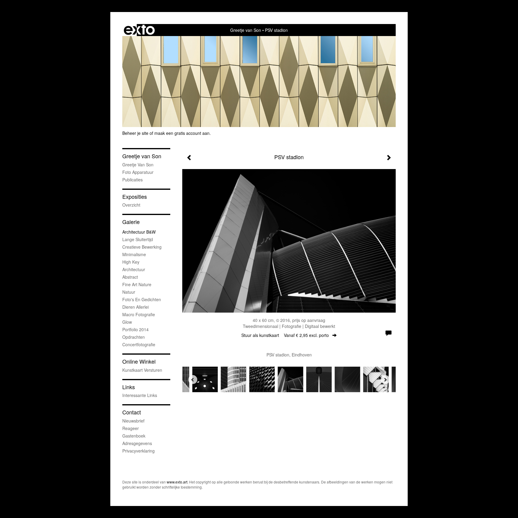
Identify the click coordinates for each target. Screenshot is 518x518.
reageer (130, 428)
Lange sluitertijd (137, 239)
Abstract (130, 277)
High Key (130, 262)
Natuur (128, 292)
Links (128, 387)
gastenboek (133, 436)
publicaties (132, 180)
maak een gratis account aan (182, 133)
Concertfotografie (138, 344)
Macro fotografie (138, 314)
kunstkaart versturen (142, 370)
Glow (127, 322)
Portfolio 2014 (135, 329)
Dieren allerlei (135, 307)
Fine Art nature (136, 284)
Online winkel (139, 361)
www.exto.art (177, 481)
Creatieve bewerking (142, 247)
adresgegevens (137, 443)
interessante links (139, 395)
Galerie (131, 222)
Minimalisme (134, 254)
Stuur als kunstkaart (285, 335)
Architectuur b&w (139, 232)
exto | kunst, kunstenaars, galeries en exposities (139, 30)
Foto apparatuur (137, 172)
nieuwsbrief (133, 421)
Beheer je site (135, 133)
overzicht (131, 205)
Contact (131, 412)
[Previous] (192, 379)
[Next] (385, 379)
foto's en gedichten (141, 299)
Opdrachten (133, 337)
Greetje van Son (245, 30)
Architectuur (133, 269)
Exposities (134, 196)
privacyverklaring (138, 451)
